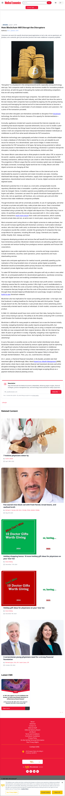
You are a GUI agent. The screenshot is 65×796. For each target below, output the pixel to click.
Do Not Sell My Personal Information (32, 740)
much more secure (22, 216)
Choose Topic (30, 7)
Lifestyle (4, 402)
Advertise (33, 724)
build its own (5, 294)
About (32, 722)
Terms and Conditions (32, 734)
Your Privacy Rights (32, 742)
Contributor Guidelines (32, 736)
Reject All (57, 792)
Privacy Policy (32, 738)
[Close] (62, 782)
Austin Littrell (9, 458)
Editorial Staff (32, 728)
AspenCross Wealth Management (45, 361)
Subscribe (55, 392)
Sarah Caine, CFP (24, 662)
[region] (32, 788)
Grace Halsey (9, 562)
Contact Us (32, 726)
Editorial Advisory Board (32, 730)
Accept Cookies (45, 792)
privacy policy (35, 395)
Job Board (32, 732)
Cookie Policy (24, 789)
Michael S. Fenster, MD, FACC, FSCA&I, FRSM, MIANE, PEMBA (22, 510)
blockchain (57, 114)
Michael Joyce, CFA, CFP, (12, 662)
